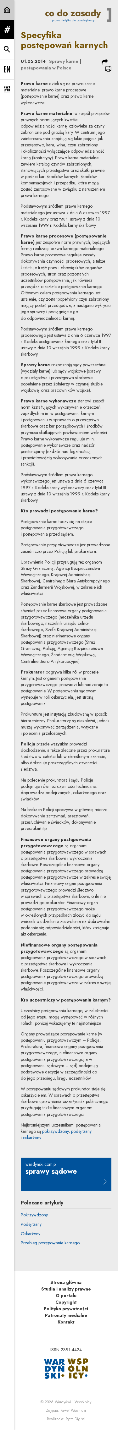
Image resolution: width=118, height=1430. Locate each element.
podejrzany (81, 1131)
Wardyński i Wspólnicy (73, 1402)
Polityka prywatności (66, 1309)
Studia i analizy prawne (66, 1289)
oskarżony (32, 1137)
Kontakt (66, 1322)
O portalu (66, 1295)
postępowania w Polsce (46, 68)
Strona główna (65, 1282)
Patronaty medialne (66, 1315)
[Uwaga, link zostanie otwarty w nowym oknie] (66, 1368)
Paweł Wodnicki (73, 1410)
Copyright (66, 1302)
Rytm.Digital (75, 1419)
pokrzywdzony (55, 1131)
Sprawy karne (63, 61)
